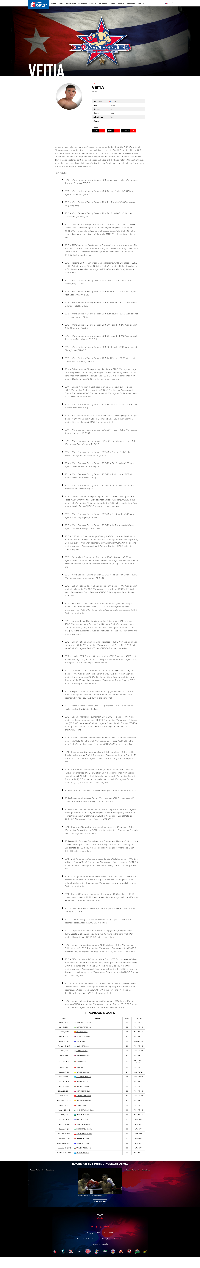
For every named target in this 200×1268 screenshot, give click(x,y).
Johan (82, 1032)
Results (92, 3)
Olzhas (84, 1027)
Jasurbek (83, 1037)
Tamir (82, 1119)
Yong (81, 1105)
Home (53, 3)
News (61, 3)
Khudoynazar (84, 1022)
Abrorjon (83, 1056)
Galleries (131, 3)
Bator (83, 1143)
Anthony (83, 1124)
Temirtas (84, 1129)
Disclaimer (95, 1239)
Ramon (83, 1046)
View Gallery (100, 1202)
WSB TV (141, 3)
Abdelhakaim (85, 1110)
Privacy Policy (106, 1239)
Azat (83, 1082)
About (78, 1239)
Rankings (103, 3)
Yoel (81, 1041)
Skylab (105, 1244)
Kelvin (84, 1101)
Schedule (82, 3)
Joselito (84, 1148)
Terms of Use (119, 1239)
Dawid (84, 1134)
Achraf (84, 1096)
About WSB (71, 3)
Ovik (83, 1091)
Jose (81, 1061)
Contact (86, 1239)
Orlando (83, 1086)
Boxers (121, 3)
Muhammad (82, 1051)
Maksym (83, 1072)
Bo (80, 1067)
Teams (112, 3)
